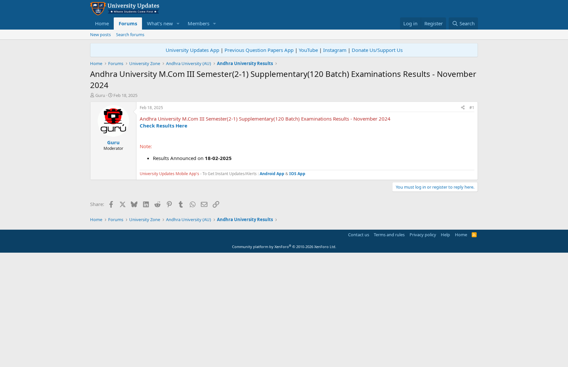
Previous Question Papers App (259, 50)
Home (102, 23)
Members (198, 23)
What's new (160, 23)
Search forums (130, 34)
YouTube (308, 50)
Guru (100, 95)
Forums (128, 23)
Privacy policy (423, 235)
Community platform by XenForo (284, 246)
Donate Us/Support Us (377, 50)
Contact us (358, 235)
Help (445, 235)
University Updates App (192, 50)
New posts (100, 34)
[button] (178, 23)
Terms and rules (389, 235)
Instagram (334, 50)
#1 (471, 107)
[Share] (463, 108)
